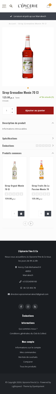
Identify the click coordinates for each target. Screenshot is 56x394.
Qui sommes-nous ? (28, 328)
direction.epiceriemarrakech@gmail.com (29, 294)
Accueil (12, 23)
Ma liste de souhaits (28, 357)
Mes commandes (28, 352)
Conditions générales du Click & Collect (28, 333)
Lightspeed (17, 386)
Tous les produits (28, 366)
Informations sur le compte (28, 347)
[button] (28, 88)
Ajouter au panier (35, 110)
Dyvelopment (38, 386)
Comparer (28, 361)
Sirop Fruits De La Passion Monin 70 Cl (40, 189)
